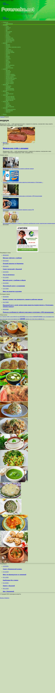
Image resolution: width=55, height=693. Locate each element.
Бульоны (8, 36)
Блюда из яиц (9, 51)
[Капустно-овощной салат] (14, 465)
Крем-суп (8, 27)
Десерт (5, 91)
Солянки (8, 32)
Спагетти (8, 58)
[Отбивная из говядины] (14, 401)
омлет (6, 318)
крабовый (27, 316)
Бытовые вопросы (11, 109)
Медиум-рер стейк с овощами (15, 148)
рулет (18, 318)
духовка (11, 316)
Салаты (5, 69)
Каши (7, 60)
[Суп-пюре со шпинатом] (14, 481)
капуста (15, 316)
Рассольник (9, 31)
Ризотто (8, 53)
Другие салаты (10, 83)
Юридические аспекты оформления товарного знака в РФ (18, 209)
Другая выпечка (10, 89)
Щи (6, 30)
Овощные (8, 49)
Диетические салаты (11, 78)
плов (12, 318)
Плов (7, 48)
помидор (15, 318)
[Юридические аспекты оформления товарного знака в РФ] (11, 208)
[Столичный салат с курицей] (14, 417)
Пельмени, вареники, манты (13, 47)
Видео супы (9, 41)
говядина (4, 316)
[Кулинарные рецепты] (17, 14)
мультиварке (49, 316)
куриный (35, 316)
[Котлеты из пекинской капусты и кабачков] (14, 368)
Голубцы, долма (10, 52)
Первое (5, 25)
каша (19, 316)
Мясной (8, 70)
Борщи (7, 28)
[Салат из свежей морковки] (14, 530)
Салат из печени (10, 79)
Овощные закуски (10, 99)
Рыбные (8, 45)
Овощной (8, 71)
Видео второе (9, 67)
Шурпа (7, 35)
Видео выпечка (10, 88)
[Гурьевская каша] (14, 352)
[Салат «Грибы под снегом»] (10, 498)
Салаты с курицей (10, 75)
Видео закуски (9, 100)
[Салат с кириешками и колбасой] (14, 433)
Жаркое (8, 56)
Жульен (8, 61)
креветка (31, 316)
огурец (3, 318)
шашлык (40, 318)
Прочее (5, 108)
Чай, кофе (8, 105)
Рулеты (8, 57)
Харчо (7, 34)
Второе (5, 43)
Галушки (8, 62)
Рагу (7, 54)
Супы (7, 26)
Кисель (7, 102)
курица (40, 316)
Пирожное (8, 86)
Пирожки (8, 87)
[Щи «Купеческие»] (14, 562)
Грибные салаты (10, 74)
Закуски (5, 95)
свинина (27, 318)
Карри (7, 63)
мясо (53, 316)
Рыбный (8, 73)
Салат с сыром (10, 82)
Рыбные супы (9, 38)
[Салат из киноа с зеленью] (11, 514)
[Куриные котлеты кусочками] (14, 546)
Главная (2, 117)
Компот (8, 104)
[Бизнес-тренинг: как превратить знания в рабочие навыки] (11, 167)
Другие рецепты (10, 40)
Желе (7, 92)
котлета (22, 316)
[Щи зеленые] (14, 385)
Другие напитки (10, 106)
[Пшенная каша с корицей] (14, 336)
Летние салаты (10, 76)
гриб (8, 316)
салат (22, 318)
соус (31, 318)
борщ (1, 316)
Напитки (5, 101)
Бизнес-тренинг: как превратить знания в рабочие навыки (18, 168)
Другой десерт (9, 93)
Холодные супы (10, 39)
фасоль (36, 318)
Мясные (8, 44)
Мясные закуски (10, 96)
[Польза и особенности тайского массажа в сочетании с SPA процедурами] (11, 194)
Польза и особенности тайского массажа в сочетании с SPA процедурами (22, 196)
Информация (9, 23)
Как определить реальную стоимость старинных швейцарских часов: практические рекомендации (29, 223)
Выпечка (5, 84)
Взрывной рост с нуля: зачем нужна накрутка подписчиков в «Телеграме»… (23, 182)
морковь (44, 316)
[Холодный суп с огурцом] (14, 449)
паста (9, 318)
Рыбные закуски (10, 97)
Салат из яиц (9, 80)
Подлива (8, 66)
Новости (8, 111)
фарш (33, 318)
